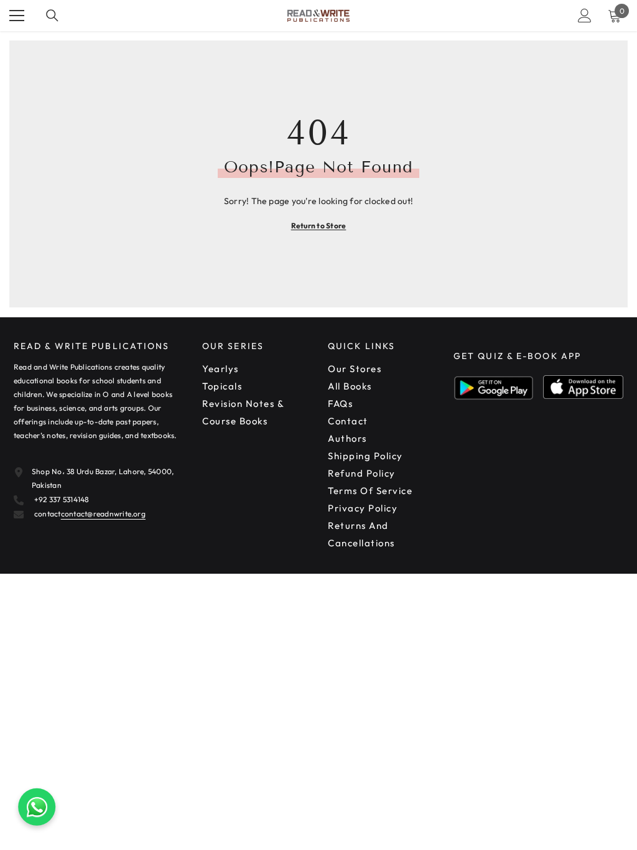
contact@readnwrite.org (103, 513)
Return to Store (318, 225)
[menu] (16, 15)
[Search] (52, 15)
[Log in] (585, 15)
